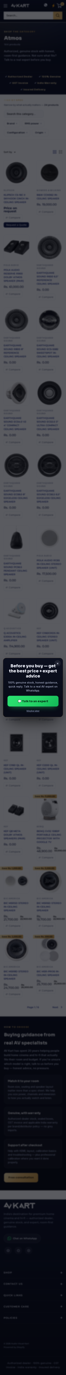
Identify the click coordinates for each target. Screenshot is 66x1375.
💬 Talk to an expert (33, 701)
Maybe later (33, 710)
